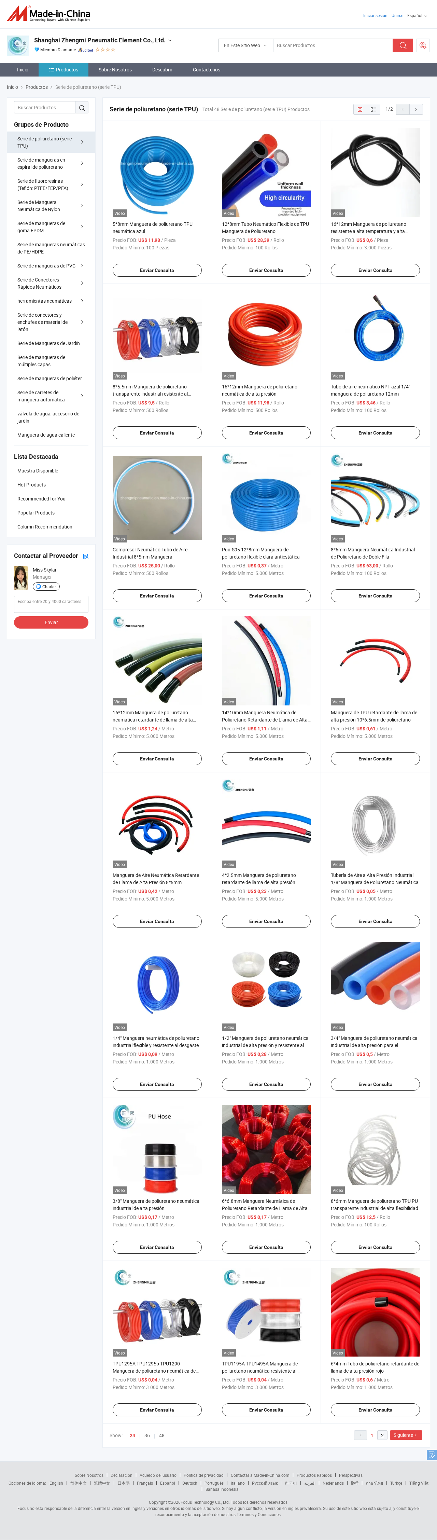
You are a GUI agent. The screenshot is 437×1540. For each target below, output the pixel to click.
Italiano (238, 1483)
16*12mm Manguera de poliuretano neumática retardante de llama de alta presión (153, 719)
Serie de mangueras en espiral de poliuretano (41, 163)
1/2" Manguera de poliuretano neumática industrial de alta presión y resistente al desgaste (265, 1045)
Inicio (22, 69)
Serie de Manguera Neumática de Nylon (38, 205)
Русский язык (265, 1483)
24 (132, 1435)
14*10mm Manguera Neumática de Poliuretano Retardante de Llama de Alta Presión (265, 719)
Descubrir (162, 69)
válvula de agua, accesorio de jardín (48, 417)
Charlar (49, 586)
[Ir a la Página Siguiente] (416, 109)
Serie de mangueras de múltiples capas (41, 361)
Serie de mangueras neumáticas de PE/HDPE (51, 248)
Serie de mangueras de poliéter (49, 378)
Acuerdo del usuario (158, 1475)
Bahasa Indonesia (222, 1489)
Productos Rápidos (314, 1475)
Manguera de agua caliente (46, 434)
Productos (67, 69)
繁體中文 (102, 1483)
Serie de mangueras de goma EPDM (41, 227)
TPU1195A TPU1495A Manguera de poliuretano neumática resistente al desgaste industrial (260, 1370)
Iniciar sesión (375, 15)
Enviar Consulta (157, 270)
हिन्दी (354, 1483)
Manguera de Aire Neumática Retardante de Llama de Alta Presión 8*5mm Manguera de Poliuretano (156, 882)
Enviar (51, 622)
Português (214, 1483)
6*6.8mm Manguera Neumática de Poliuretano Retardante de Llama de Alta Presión (265, 1208)
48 (162, 1435)
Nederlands (333, 1483)
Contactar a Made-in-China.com (260, 1475)
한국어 (291, 1483)
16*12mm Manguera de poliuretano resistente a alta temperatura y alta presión (368, 231)
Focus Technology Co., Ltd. (205, 1502)
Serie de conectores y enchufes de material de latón (42, 322)
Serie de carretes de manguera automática (41, 396)
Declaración (121, 1475)
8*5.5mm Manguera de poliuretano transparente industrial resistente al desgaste (150, 393)
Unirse (397, 15)
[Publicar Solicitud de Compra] (423, 45)
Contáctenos (206, 69)
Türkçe (396, 1483)
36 (147, 1435)
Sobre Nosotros (115, 69)
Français (145, 1483)
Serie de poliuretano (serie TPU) (44, 142)
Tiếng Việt (418, 1483)
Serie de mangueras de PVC (46, 265)
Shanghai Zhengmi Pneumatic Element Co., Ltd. (100, 40)
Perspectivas (351, 1475)
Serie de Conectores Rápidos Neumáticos (39, 283)
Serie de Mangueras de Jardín (48, 343)
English (56, 1483)
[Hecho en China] (51, 13)
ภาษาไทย (374, 1483)
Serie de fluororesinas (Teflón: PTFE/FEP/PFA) (42, 184)
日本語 (123, 1483)
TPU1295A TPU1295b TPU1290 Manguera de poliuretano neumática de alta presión (154, 1370)
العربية (309, 1483)
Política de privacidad (204, 1475)
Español (167, 1483)
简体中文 (78, 1483)
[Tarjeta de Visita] (85, 556)
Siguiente (403, 1435)
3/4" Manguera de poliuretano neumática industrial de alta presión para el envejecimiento (374, 1045)
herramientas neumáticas (44, 301)
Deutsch (189, 1483)
